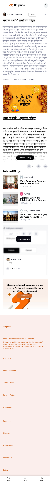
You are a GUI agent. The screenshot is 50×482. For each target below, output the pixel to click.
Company (7, 358)
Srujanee (7, 326)
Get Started (24, 295)
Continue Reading (25, 158)
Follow (32, 14)
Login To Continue (24, 239)
